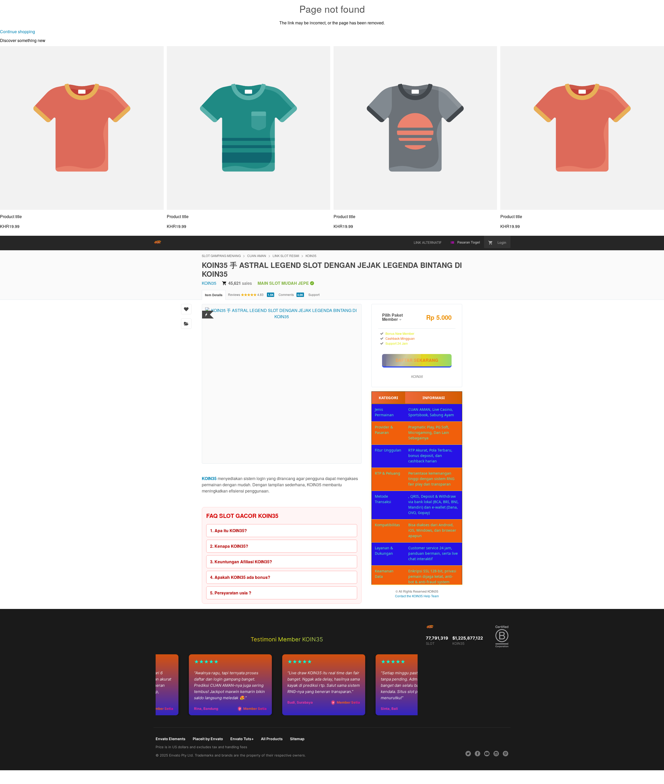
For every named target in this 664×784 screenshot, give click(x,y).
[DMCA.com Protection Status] (206, 311)
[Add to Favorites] (186, 309)
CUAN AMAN (256, 255)
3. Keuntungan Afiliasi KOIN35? (241, 562)
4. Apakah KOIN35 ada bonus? (240, 577)
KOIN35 (311, 255)
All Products (272, 739)
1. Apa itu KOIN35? (228, 530)
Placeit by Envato (208, 739)
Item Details (214, 295)
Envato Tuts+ (242, 739)
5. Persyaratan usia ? (230, 593)
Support (314, 294)
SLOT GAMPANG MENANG (221, 255)
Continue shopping (17, 31)
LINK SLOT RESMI (286, 255)
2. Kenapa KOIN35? (229, 546)
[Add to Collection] (186, 323)
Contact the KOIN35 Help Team (417, 596)
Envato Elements (170, 739)
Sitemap (297, 739)
